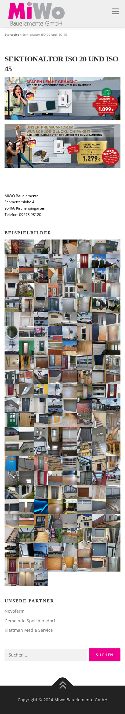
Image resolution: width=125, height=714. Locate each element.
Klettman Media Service (29, 630)
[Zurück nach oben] (62, 685)
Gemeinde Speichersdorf (30, 621)
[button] (12, 247)
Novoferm (15, 611)
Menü (115, 11)
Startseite (12, 34)
